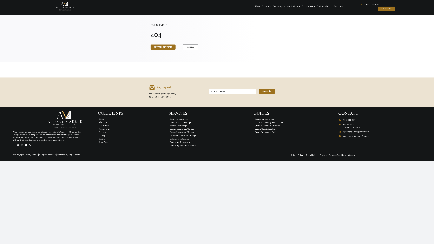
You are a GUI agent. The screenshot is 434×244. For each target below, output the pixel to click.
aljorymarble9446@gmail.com (356, 132)
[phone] (30, 145)
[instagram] (22, 145)
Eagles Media (74, 155)
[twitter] (18, 145)
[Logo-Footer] (65, 3)
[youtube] (26, 145)
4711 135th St (348, 124)
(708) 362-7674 (371, 4)
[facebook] (14, 145)
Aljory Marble (32, 155)
